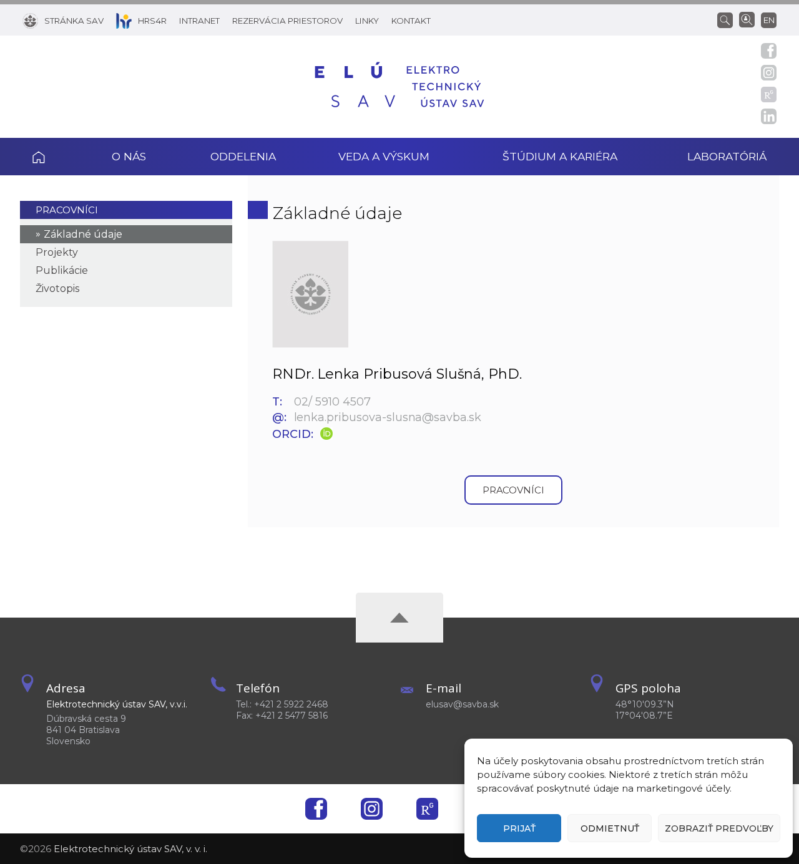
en (769, 20)
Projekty (57, 252)
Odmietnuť (610, 828)
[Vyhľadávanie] (728, 19)
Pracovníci (67, 210)
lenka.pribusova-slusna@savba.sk (387, 417)
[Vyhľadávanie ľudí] (747, 19)
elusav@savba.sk (462, 704)
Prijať (519, 828)
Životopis (57, 288)
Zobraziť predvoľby (719, 828)
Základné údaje (83, 234)
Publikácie (62, 270)
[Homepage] (399, 87)
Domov (55, 156)
